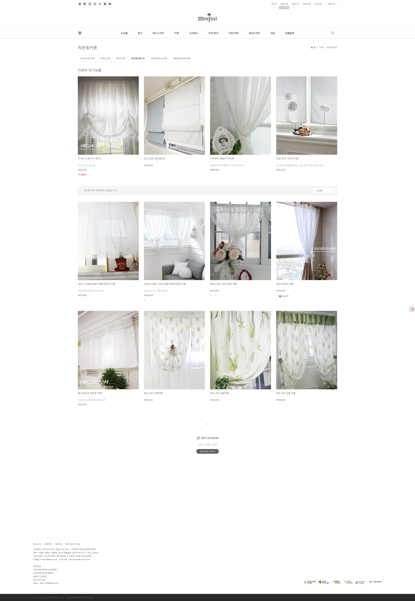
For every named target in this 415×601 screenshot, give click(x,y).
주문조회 (306, 4)
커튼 (176, 33)
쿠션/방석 (213, 33)
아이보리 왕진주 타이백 (222, 158)
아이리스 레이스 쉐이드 (90, 158)
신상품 (124, 33)
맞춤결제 (289, 33)
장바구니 (295, 4)
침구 (140, 33)
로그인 (274, 4)
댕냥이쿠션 (254, 33)
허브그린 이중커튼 (153, 393)
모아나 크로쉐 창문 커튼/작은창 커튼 (96, 283)
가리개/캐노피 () (159, 58)
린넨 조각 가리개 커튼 (287, 158)
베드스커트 (158, 33)
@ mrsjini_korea (207, 451)
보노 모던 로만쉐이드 (155, 158)
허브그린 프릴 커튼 (286, 393)
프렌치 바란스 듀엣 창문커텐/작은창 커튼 (165, 283)
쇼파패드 (193, 33)
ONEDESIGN (87, 597)
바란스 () (105, 58)
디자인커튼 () (87, 58)
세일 (272, 33)
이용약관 (48, 544)
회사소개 (37, 544)
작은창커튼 (332, 47)
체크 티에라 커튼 (284, 283)
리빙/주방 (234, 33)
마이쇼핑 (318, 4)
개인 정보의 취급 (72, 544)
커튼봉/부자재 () (181, 58)
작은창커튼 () (138, 58)
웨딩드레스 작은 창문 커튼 (223, 283)
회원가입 (284, 4)
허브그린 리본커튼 (219, 393)
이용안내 (58, 544)
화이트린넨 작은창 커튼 (90, 393)
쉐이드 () (120, 58)
